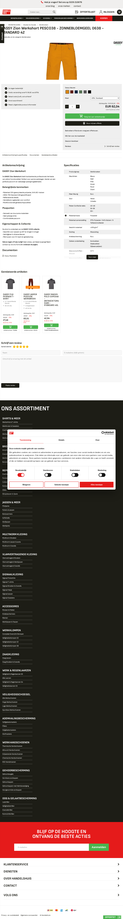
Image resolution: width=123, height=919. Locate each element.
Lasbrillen (5, 802)
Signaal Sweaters (8, 598)
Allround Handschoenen (11, 750)
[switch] (48, 475)
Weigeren (26, 485)
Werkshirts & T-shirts (10, 422)
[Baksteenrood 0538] (71, 91)
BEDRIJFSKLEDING (16, 18)
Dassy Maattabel (11, 256)
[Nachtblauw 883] (76, 91)
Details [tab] (62, 440)
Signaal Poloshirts (8, 578)
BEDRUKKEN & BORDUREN (85, 18)
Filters (4, 726)
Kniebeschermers (8, 614)
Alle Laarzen (6, 678)
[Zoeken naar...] (54, 12)
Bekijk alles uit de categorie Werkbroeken (17, 37)
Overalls (5, 454)
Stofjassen (6, 522)
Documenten (34, 155)
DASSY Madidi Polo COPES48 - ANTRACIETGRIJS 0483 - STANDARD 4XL (52, 299)
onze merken (64, 6)
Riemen (5, 618)
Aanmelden (99, 847)
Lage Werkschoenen (9, 706)
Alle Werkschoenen (9, 698)
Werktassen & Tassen (10, 622)
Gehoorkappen (7, 782)
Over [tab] (97, 440)
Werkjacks (6, 526)
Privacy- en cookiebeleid (10, 915)
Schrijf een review (113, 146)
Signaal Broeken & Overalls (12, 586)
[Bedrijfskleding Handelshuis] (6, 12)
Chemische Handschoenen (12, 758)
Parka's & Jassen (8, 510)
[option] (61, 61)
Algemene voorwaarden (29, 915)
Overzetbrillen (7, 810)
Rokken (5, 486)
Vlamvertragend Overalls (11, 566)
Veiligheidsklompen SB (10, 646)
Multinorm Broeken (9, 538)
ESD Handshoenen (9, 762)
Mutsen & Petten (8, 610)
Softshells (6, 518)
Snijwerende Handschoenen (12, 754)
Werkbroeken (7, 458)
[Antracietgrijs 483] (85, 91)
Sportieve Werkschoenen (11, 710)
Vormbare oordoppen (10, 778)
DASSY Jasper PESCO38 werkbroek (30, 296)
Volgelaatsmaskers (9, 730)
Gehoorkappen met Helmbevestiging (15, 786)
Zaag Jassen (6, 658)
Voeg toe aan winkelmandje (94, 117)
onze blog (50, 6)
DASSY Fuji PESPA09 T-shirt (8, 296)
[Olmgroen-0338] (80, 91)
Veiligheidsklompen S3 (10, 638)
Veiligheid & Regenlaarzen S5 (12, 674)
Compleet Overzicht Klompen (13, 634)
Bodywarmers (7, 514)
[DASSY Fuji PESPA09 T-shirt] (10, 284)
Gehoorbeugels (7, 774)
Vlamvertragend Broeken (11, 558)
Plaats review (10, 385)
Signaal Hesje (7, 590)
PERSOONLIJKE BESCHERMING (63, 18)
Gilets (4, 490)
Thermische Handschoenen (12, 746)
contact (77, 6)
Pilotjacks (5, 506)
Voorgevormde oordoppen (12, 790)
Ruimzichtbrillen (8, 814)
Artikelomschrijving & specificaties (14, 155)
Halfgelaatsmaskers (9, 722)
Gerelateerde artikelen (49, 155)
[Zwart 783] (89, 91)
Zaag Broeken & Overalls (11, 662)
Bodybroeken (7, 462)
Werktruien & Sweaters (10, 426)
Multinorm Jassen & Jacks (11, 542)
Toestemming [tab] (25, 440)
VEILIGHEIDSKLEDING (32, 18)
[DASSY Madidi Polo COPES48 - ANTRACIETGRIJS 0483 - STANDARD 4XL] (51, 284)
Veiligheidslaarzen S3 (10, 686)
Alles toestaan (97, 485)
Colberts (5, 482)
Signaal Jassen (7, 594)
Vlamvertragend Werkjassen (12, 562)
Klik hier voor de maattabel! (75, 136)
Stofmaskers (7, 734)
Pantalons (6, 478)
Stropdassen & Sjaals (10, 494)
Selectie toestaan (61, 485)
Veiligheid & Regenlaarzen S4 (12, 682)
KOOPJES (104, 18)
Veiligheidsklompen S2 (10, 642)
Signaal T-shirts (8, 582)
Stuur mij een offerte (93, 123)
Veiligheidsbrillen (8, 806)
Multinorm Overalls (9, 546)
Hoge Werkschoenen (9, 702)
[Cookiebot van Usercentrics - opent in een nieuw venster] (103, 433)
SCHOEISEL (46, 18)
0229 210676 (75, 2)
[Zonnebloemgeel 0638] (67, 91)
